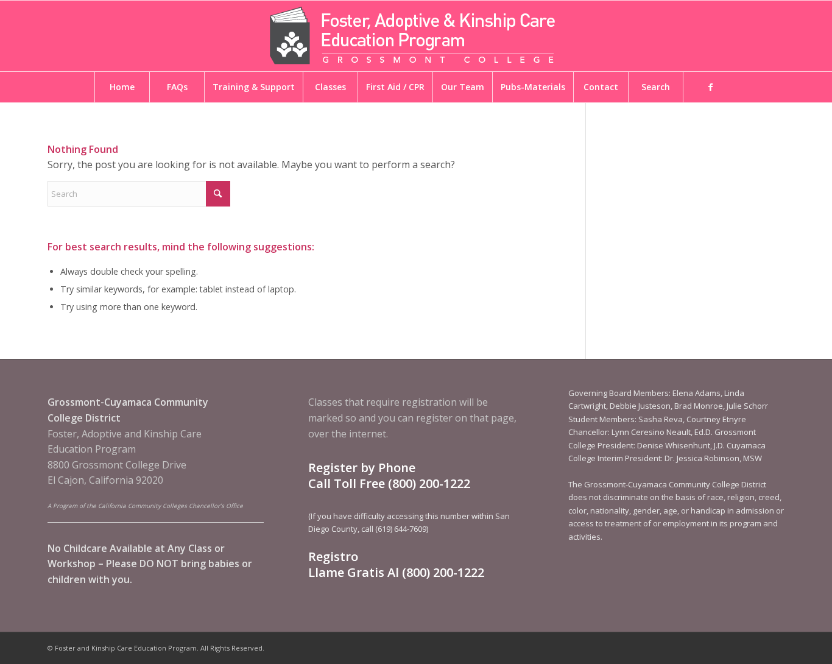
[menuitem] (121, 87)
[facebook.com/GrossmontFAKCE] (710, 87)
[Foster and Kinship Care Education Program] (416, 36)
